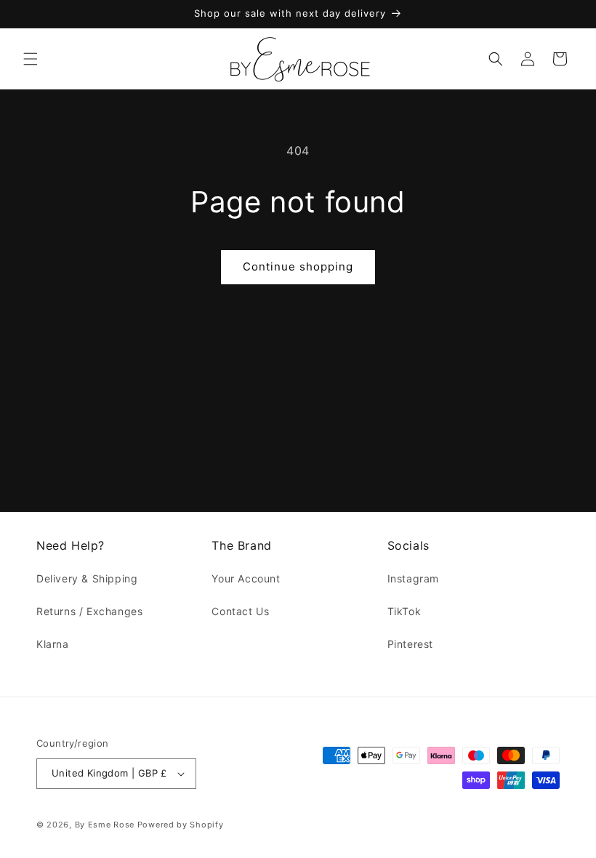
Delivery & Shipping (86, 578)
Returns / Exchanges (89, 611)
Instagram (413, 578)
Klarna (52, 644)
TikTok (404, 611)
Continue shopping (298, 266)
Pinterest (410, 644)
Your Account (246, 578)
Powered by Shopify (180, 824)
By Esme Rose (104, 824)
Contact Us (240, 611)
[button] (31, 59)
